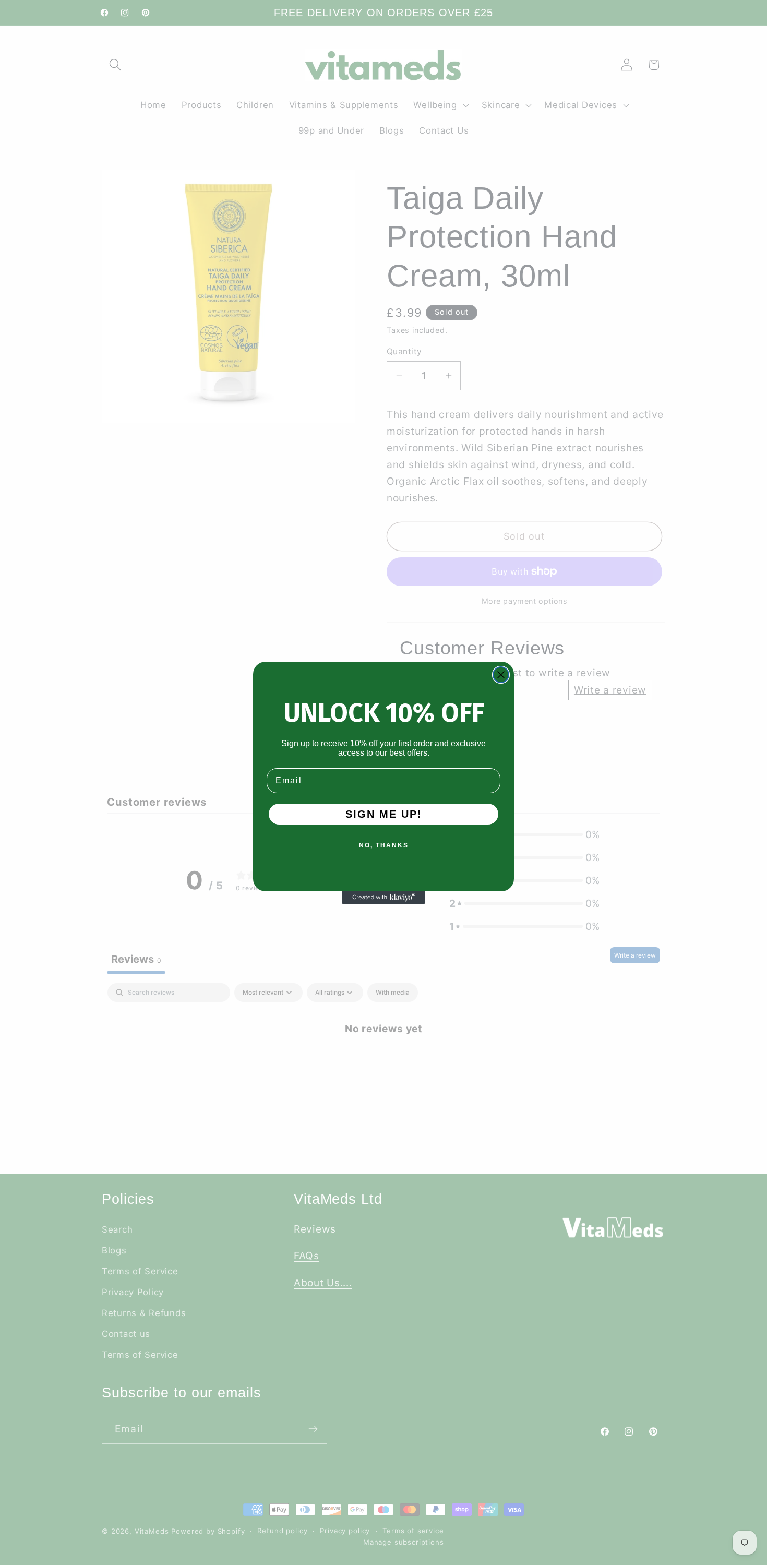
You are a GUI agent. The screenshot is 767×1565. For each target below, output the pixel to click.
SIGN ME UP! (383, 814)
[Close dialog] (501, 675)
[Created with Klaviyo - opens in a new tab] (383, 897)
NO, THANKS (384, 845)
